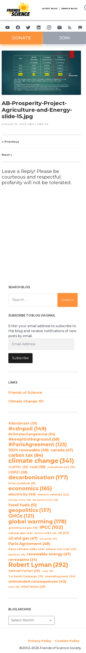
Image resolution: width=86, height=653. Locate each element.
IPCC (51, 527)
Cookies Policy (67, 641)
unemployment (60, 576)
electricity (22, 494)
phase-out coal (61, 549)
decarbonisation (38, 477)
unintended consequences (37, 581)
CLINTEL (18, 467)
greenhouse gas (23, 527)
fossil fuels (22, 505)
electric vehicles (53, 494)
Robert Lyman (38, 564)
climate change (41, 460)
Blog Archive (19, 609)
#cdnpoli (27, 428)
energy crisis (19, 499)
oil (63, 533)
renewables (22, 560)
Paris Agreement (29, 543)
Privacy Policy (39, 641)
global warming (37, 521)
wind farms (33, 586)
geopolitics (29, 510)
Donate (21, 37)
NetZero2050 (45, 533)
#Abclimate (22, 423)
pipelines (16, 554)
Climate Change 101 (26, 401)
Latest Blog (50, 8)
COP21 (18, 472)
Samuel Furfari (24, 571)
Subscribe (20, 358)
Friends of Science (25, 393)
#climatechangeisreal (31, 434)
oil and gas (23, 538)
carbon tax (25, 455)
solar (47, 571)
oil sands (48, 538)
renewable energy (49, 554)
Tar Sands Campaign (25, 576)
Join (64, 37)
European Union (45, 500)
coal (38, 467)
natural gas (20, 533)
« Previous (10, 142)
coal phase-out (61, 467)
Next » (7, 155)
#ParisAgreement (37, 444)
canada (62, 450)
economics (30, 488)
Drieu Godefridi (21, 483)
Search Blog (69, 8)
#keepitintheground (33, 439)
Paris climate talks (26, 549)
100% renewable (28, 450)
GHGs (21, 515)
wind (13, 587)
